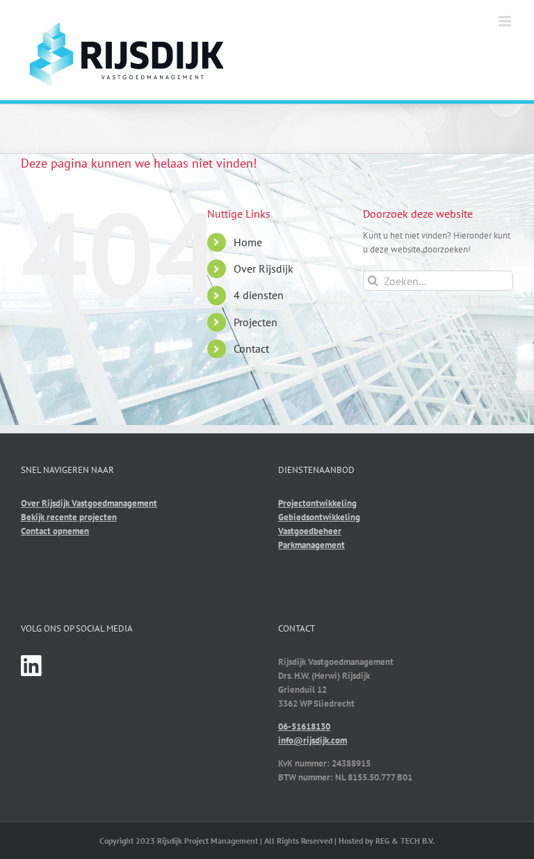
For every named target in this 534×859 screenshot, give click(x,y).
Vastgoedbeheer (309, 531)
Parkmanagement (311, 545)
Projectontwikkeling (317, 503)
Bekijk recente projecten (69, 517)
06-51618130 (304, 726)
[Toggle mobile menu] (506, 21)
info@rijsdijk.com (312, 740)
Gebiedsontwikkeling (319, 517)
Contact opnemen (55, 531)
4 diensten (259, 295)
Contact (251, 348)
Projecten (255, 322)
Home (248, 242)
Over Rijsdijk (263, 268)
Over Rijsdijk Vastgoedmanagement (89, 503)
